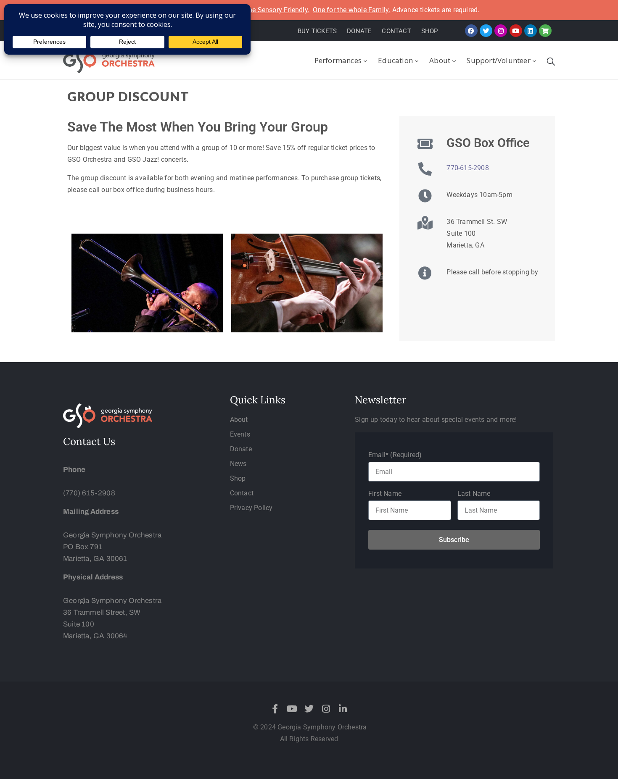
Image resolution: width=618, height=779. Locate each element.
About (439, 60)
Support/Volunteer (498, 60)
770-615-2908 (467, 168)
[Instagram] (500, 30)
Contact (242, 493)
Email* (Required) (395, 455)
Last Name (474, 493)
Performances (338, 60)
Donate (241, 449)
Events (240, 434)
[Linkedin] (530, 30)
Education (395, 60)
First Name (384, 493)
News (238, 464)
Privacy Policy (251, 508)
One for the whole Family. (351, 10)
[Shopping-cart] (545, 30)
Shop (238, 478)
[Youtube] (516, 30)
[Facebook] (471, 30)
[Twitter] (486, 30)
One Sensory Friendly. (276, 10)
